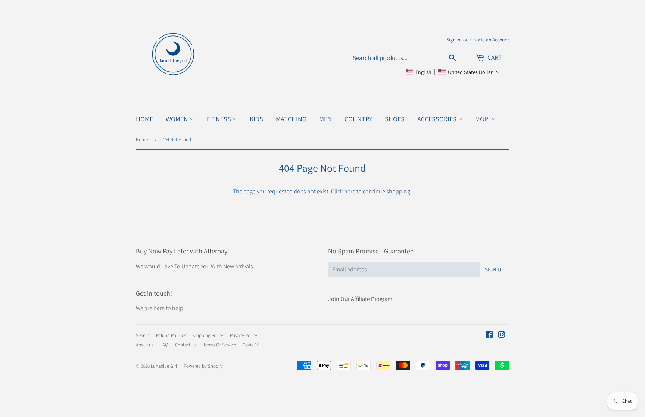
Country (358, 119)
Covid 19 (251, 345)
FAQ (164, 345)
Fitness (220, 119)
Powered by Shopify (203, 366)
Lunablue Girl (164, 366)
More (483, 119)
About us (144, 345)
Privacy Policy (243, 335)
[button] (453, 72)
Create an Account (489, 39)
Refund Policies (171, 335)
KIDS (256, 119)
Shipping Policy (208, 335)
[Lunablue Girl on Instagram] (501, 335)
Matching (291, 119)
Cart (494, 57)
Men (325, 119)
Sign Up (494, 269)
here (349, 191)
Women (178, 119)
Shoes (395, 119)
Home (144, 119)
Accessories (437, 119)
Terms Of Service (219, 345)
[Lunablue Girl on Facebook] (489, 335)
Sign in (453, 39)
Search (142, 335)
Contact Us (185, 345)
